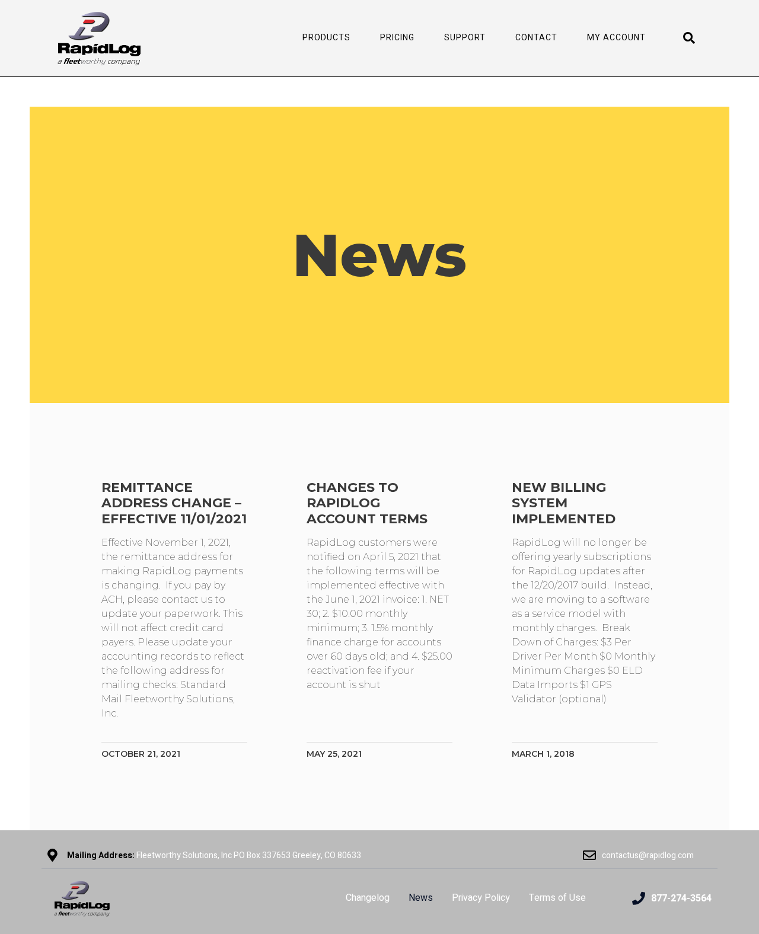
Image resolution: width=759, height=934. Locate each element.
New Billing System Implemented (564, 503)
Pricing (397, 37)
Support (465, 37)
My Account (616, 37)
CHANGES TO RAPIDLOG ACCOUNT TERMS (367, 503)
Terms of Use (557, 898)
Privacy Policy (481, 898)
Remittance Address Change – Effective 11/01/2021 (174, 503)
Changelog (368, 898)
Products (326, 37)
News (421, 898)
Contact (536, 37)
